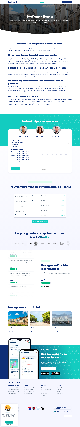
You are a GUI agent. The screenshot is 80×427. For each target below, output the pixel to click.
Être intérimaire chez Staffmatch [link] (14, 387)
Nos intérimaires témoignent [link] (13, 395)
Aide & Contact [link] (60, 387)
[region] (55, 155)
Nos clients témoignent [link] (28, 393)
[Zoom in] (68, 141)
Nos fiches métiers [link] (11, 397)
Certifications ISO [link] (44, 393)
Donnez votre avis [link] (60, 397)
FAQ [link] (41, 387)
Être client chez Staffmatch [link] (29, 387)
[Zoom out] (68, 143)
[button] (22, 2)
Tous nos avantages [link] (12, 393)
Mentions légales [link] (23, 416)
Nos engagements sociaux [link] (46, 395)
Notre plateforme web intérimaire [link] (14, 391)
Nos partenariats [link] (44, 398)
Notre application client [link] (28, 389)
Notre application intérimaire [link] (13, 389)
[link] (12, 2)
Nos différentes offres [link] (28, 395)
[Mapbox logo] (43, 169)
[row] (40, 196)
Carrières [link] (59, 395)
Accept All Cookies (9, 422)
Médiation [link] (59, 389)
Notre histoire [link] (59, 391)
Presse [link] (42, 391)
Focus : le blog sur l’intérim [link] (46, 389)
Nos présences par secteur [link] (29, 397)
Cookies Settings (9, 424)
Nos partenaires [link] (60, 393)
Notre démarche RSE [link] (45, 397)
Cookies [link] (30, 416)
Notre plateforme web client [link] (29, 391)
